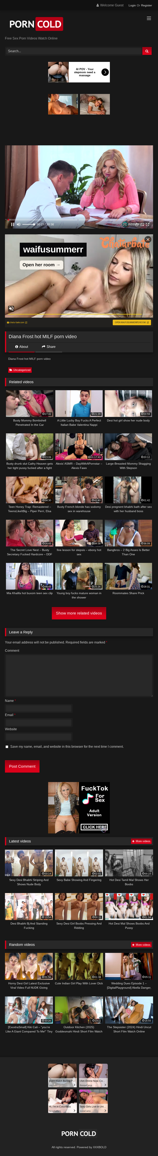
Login (132, 5)
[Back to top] (145, 1144)
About (23, 346)
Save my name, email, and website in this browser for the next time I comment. (67, 746)
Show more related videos (79, 613)
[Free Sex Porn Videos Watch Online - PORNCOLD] (79, 25)
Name (10, 700)
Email (10, 715)
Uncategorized (21, 369)
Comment (12, 650)
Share (51, 346)
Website (11, 729)
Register (146, 5)
